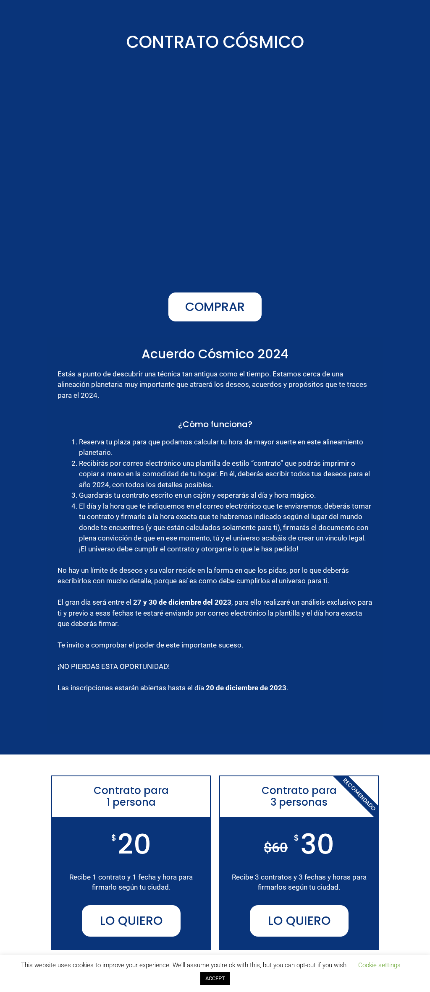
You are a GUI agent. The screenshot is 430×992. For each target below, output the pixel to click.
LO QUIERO (131, 920)
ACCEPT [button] (215, 978)
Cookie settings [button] (379, 965)
